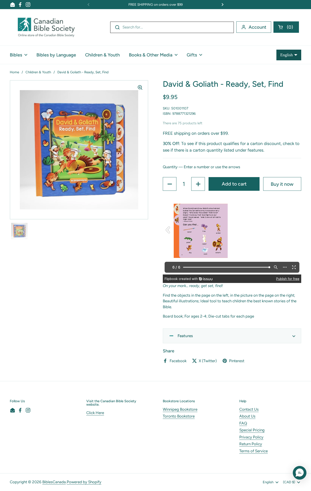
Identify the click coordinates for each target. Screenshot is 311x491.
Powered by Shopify (84, 482)
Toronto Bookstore (179, 416)
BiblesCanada (54, 482)
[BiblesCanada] (46, 27)
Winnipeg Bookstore (180, 409)
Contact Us (249, 409)
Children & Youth (38, 72)
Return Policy (250, 444)
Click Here (95, 412)
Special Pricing (252, 430)
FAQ (243, 423)
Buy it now (282, 184)
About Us (247, 416)
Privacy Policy (251, 437)
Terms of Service (253, 451)
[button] (286, 27)
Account (257, 27)
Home (14, 72)
